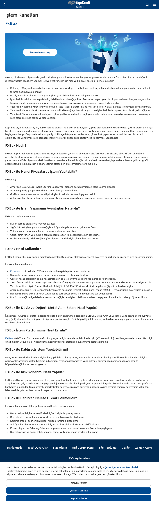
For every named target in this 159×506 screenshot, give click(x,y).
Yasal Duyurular (37, 447)
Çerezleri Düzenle (79, 490)
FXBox (9, 338)
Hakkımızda (15, 447)
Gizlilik (126, 447)
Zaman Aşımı (143, 447)
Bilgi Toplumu (108, 447)
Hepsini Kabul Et (78, 498)
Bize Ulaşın (60, 447)
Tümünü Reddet (78, 482)
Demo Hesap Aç (40, 52)
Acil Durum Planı (83, 447)
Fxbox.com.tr (17, 271)
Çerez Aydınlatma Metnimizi (121, 467)
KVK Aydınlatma (79, 458)
